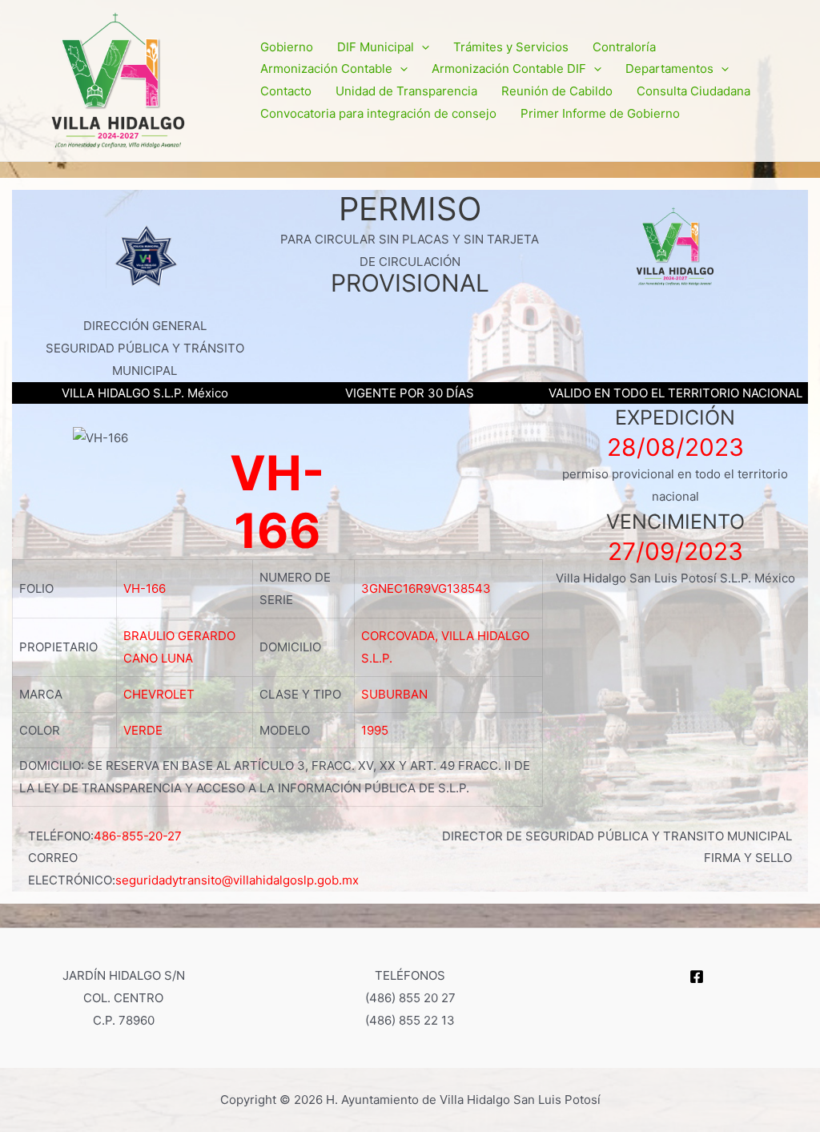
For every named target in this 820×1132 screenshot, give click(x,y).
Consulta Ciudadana (693, 91)
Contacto (286, 91)
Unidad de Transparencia (406, 91)
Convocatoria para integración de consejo (378, 113)
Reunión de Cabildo (557, 91)
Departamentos (669, 68)
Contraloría (624, 46)
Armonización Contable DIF (509, 68)
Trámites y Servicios (511, 46)
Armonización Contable (326, 68)
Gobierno (286, 46)
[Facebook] (696, 976)
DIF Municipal (375, 46)
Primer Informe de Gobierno (600, 113)
